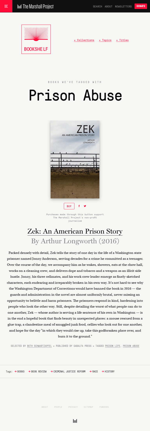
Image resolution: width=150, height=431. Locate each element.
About (108, 6)
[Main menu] (6, 6)
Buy (69, 206)
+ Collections (84, 40)
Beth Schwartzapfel (39, 345)
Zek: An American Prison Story (75, 231)
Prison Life (112, 345)
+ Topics (105, 40)
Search (97, 6)
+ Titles (122, 40)
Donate (141, 6)
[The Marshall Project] (34, 6)
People (58, 406)
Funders (104, 406)
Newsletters (123, 6)
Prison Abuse (131, 345)
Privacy (73, 406)
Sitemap (88, 406)
